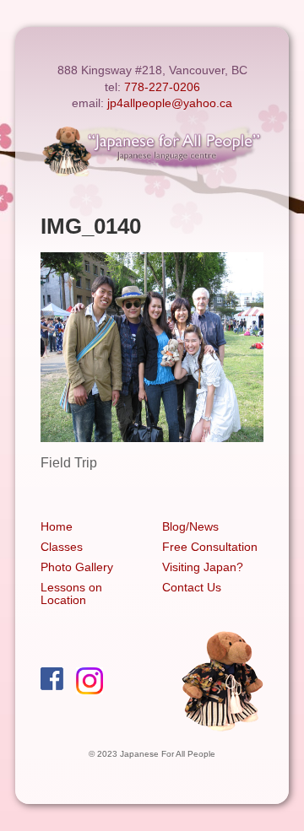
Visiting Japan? (202, 567)
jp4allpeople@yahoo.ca (169, 103)
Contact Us (191, 587)
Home (57, 526)
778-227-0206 (162, 87)
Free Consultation (210, 546)
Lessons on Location (71, 593)
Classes (62, 546)
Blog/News (190, 526)
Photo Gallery (77, 567)
